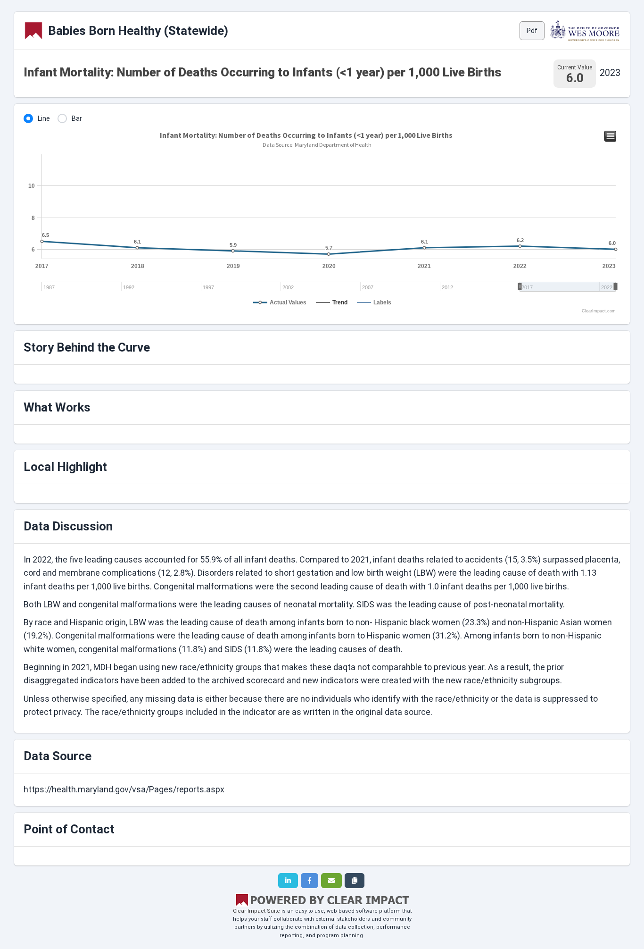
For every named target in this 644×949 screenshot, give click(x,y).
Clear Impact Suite (256, 911)
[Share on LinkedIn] (288, 880)
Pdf (532, 30)
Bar (77, 118)
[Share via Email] (331, 880)
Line (44, 118)
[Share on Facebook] (309, 880)
